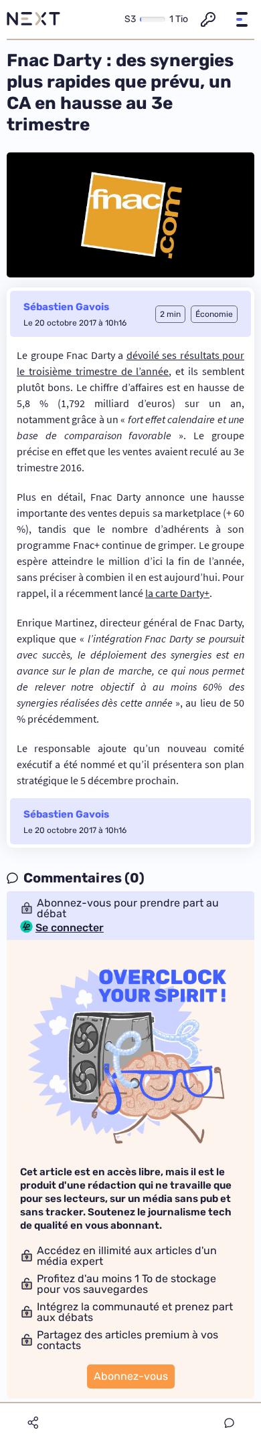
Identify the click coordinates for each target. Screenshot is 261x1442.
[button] (241, 19)
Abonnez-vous (131, 1376)
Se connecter (69, 928)
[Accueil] (33, 19)
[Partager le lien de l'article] (33, 1423)
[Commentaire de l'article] (229, 1423)
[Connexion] (208, 19)
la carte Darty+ (177, 593)
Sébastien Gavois (66, 307)
